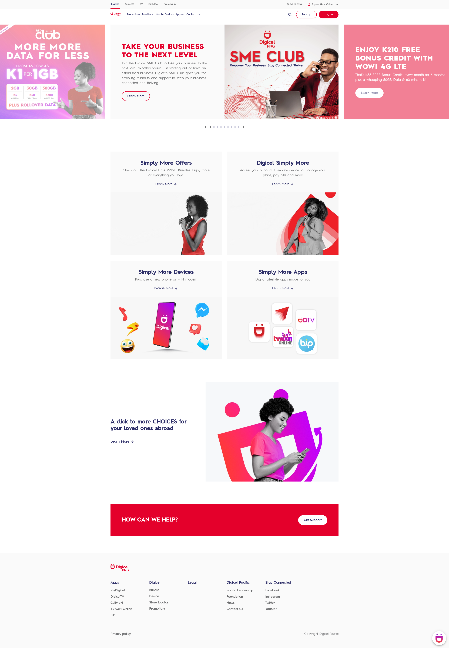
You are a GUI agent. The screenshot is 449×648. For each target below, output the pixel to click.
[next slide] (243, 127)
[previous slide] (205, 127)
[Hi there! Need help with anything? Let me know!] (439, 638)
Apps (179, 14)
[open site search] (290, 14)
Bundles (146, 14)
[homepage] (115, 16)
